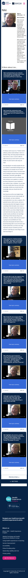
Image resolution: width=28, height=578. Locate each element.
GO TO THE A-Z (9, 558)
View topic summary (14, 99)
